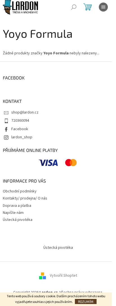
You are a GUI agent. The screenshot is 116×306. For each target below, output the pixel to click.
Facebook (19, 129)
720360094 (20, 120)
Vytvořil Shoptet (63, 275)
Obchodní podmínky (20, 191)
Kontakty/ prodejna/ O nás (25, 198)
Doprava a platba (17, 206)
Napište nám (13, 213)
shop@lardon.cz (25, 112)
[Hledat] (73, 7)
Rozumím (85, 301)
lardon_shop (21, 137)
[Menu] (103, 7)
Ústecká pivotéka (17, 220)
